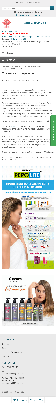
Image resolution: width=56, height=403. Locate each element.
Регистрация (34, 2)
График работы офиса (12, 352)
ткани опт (14, 126)
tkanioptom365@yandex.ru (13, 373)
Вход (21, 2)
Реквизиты (6, 356)
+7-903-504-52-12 (9, 31)
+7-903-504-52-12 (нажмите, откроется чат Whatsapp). (26, 36)
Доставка (6, 344)
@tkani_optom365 (18, 39)
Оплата (5, 348)
